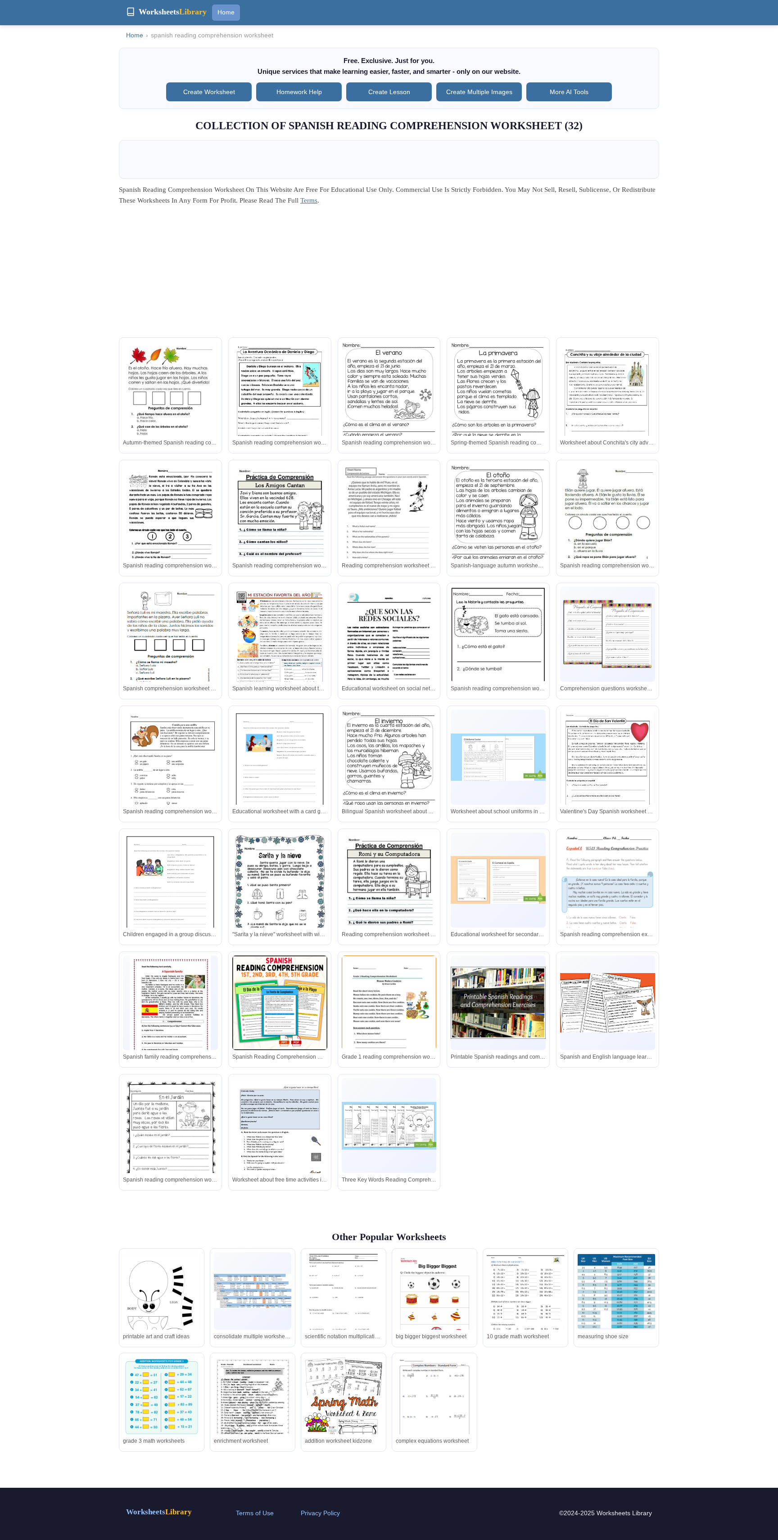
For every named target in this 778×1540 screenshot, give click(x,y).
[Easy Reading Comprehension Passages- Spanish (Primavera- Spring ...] (607, 526)
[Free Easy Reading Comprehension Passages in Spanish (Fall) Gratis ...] (170, 402)
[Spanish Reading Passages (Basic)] (279, 402)
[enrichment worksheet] (252, 1412)
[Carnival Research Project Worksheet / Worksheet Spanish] (498, 879)
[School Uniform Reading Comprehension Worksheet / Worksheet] (498, 757)
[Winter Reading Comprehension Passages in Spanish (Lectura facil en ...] (170, 525)
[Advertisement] (389, 274)
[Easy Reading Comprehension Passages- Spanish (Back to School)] (170, 649)
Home (226, 12)
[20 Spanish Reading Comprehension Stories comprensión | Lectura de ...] (389, 896)
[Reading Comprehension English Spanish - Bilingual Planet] (170, 771)
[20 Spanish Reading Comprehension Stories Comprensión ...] (389, 1017)
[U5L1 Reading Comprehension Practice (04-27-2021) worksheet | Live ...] (607, 894)
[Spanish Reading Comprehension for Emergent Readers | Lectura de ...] (498, 648)
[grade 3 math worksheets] (161, 1397)
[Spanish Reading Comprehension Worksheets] (279, 771)
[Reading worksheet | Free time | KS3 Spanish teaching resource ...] (279, 1139)
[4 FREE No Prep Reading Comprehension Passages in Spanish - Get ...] (389, 404)
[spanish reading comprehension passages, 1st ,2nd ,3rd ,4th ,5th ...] (279, 1003)
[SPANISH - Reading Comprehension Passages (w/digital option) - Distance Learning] (170, 1139)
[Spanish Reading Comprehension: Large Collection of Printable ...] (498, 1003)
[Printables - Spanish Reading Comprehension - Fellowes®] (607, 634)
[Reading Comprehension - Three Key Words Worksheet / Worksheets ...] (389, 1125)
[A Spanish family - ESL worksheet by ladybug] (170, 1013)
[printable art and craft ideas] (161, 1303)
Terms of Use (255, 1513)
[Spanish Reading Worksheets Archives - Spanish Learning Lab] (279, 648)
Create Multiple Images (479, 91)
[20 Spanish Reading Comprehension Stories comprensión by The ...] (279, 527)
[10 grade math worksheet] (525, 1302)
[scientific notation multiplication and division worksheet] (343, 1302)
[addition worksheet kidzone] (343, 1415)
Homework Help (299, 91)
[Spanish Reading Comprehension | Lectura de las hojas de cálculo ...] (389, 525)
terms (308, 200)
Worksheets (159, 1512)
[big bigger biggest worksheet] (434, 1302)
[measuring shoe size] (616, 1291)
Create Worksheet (209, 91)
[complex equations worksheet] (434, 1407)
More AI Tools (569, 91)
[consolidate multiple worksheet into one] (252, 1291)
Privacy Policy (320, 1513)
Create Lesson (389, 91)
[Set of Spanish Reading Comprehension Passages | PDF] (389, 653)
